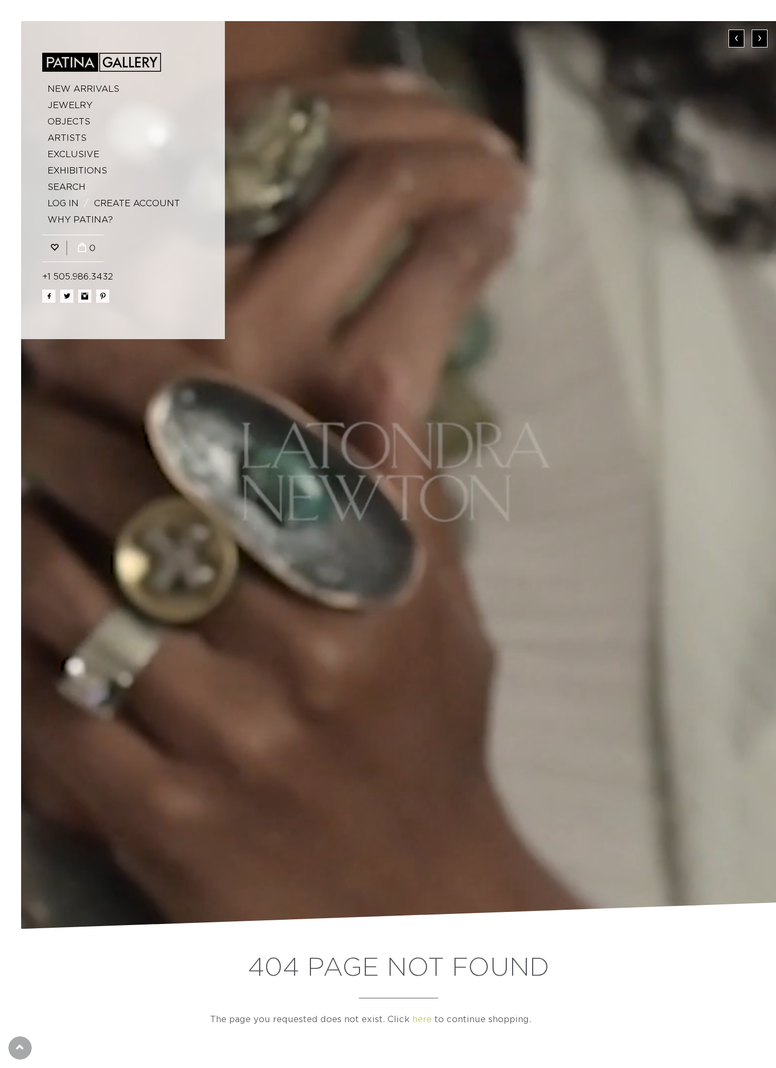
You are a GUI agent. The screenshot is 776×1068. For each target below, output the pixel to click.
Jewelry (70, 105)
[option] (398, 475)
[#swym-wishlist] (54, 248)
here (422, 1019)
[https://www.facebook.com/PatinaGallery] (48, 296)
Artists (67, 138)
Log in (63, 203)
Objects (69, 122)
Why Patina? (80, 220)
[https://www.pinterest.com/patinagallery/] (102, 296)
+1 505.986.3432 (77, 277)
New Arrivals (83, 89)
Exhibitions (77, 171)
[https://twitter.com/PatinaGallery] (66, 296)
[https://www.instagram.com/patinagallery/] (84, 296)
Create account (137, 203)
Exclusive (73, 154)
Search (67, 187)
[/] (101, 62)
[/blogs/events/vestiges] (398, 475)
